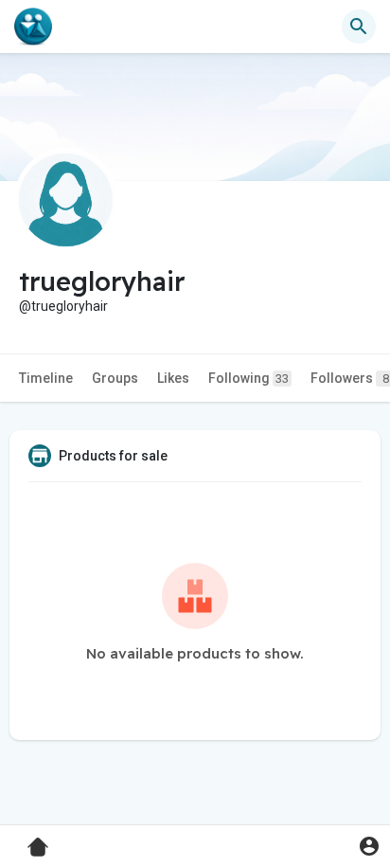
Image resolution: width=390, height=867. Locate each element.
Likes (173, 378)
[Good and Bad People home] (33, 26)
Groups (115, 378)
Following (248, 378)
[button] (368, 845)
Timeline (46, 378)
